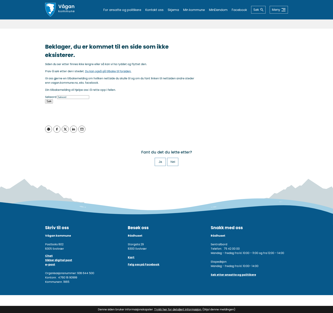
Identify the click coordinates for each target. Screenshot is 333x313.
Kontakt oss (154, 10)
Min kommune (194, 10)
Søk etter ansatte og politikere (233, 275)
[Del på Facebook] (56, 129)
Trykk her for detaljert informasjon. (178, 309)
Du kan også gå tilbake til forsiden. (108, 71)
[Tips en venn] (81, 129)
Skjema (173, 10)
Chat (49, 256)
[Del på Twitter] (65, 129)
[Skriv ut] (48, 129)
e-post (50, 264)
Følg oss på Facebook (143, 264)
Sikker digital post (58, 260)
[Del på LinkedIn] (73, 129)
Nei (172, 162)
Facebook (239, 10)
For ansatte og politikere (122, 10)
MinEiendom (218, 10)
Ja (160, 162)
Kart (131, 257)
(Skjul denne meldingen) (218, 309)
